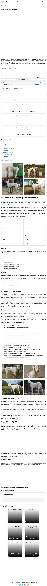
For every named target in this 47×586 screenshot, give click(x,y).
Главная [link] (2, 5)
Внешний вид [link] (6, 150)
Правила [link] (20, 579)
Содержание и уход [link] (7, 154)
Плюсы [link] (6, 144)
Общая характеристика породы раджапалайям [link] (13, 142)
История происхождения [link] (8, 148)
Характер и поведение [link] (8, 152)
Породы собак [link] (16, 1)
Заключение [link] (5, 156)
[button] (24, 96)
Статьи (34, 1)
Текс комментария (6, 496)
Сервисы (28, 1)
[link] (24, 96)
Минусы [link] (6, 146)
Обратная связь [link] (25, 579)
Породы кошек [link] (23, 1)
